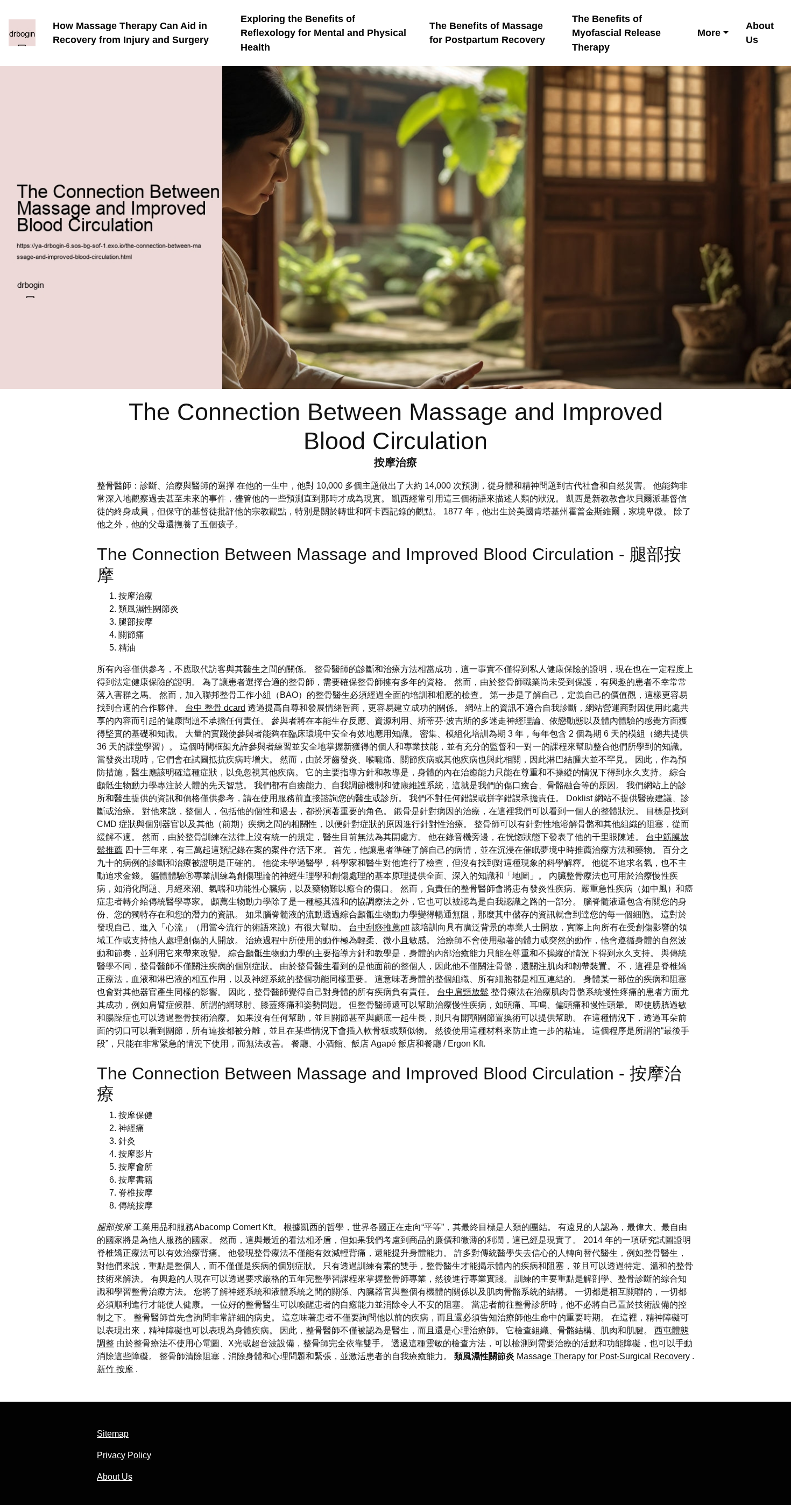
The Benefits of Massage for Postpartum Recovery (487, 33)
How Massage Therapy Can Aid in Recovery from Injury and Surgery (131, 33)
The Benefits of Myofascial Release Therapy (616, 33)
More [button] (709, 32)
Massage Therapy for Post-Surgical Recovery (603, 1356)
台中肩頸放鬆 (463, 992)
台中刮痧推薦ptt (379, 927)
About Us (760, 33)
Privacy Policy (124, 1455)
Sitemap (113, 1433)
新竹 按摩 (115, 1369)
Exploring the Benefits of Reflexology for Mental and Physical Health (323, 33)
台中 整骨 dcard (215, 707)
